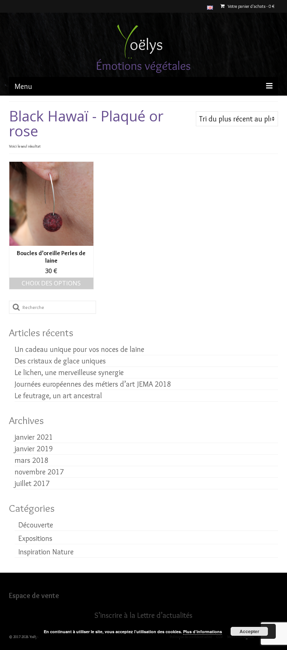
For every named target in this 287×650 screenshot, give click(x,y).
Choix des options (51, 283)
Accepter (249, 631)
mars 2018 (32, 460)
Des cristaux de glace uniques (60, 360)
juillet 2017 (32, 483)
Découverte (35, 524)
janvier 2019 (34, 448)
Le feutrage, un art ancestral (58, 395)
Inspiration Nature (46, 551)
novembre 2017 (39, 471)
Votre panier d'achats (250, 6)
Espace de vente (34, 595)
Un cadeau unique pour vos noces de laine (79, 349)
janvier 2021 (34, 437)
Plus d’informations (202, 631)
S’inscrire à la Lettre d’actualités (143, 615)
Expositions (35, 538)
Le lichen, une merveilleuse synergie (69, 372)
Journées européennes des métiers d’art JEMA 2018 (93, 384)
